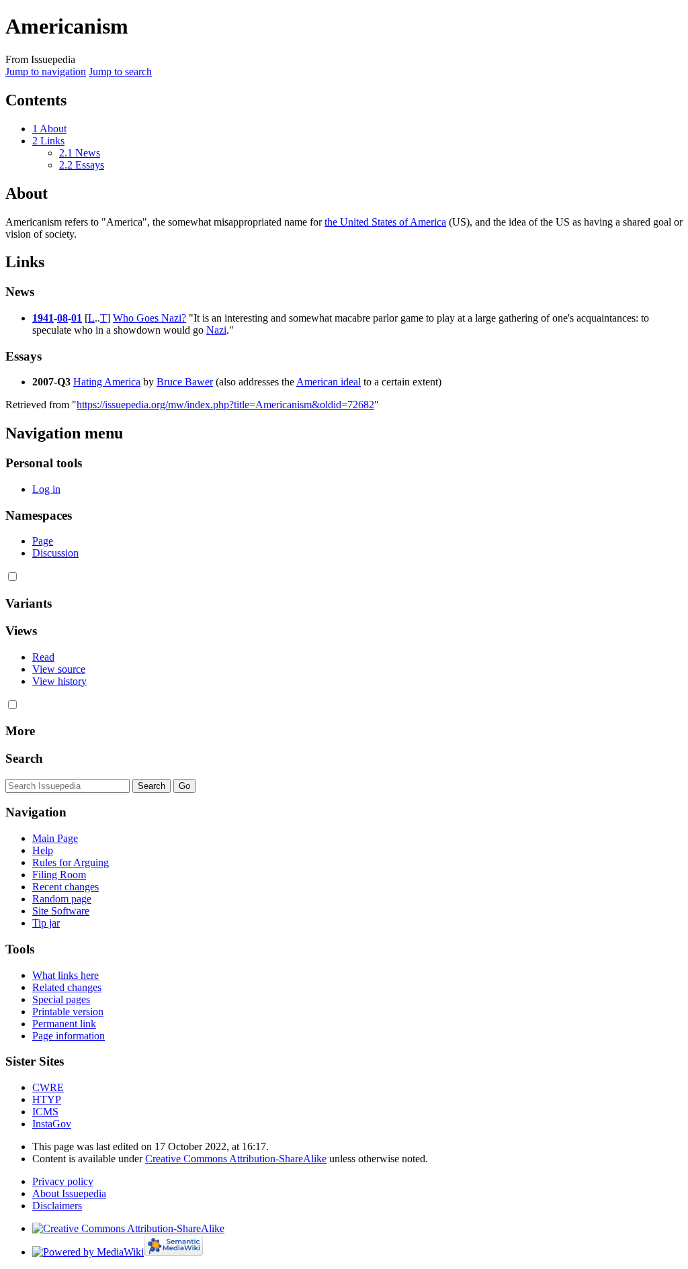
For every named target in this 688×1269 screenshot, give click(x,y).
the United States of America (385, 222)
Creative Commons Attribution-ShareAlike (236, 1158)
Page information (68, 1035)
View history (59, 681)
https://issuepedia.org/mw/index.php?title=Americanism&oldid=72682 (225, 404)
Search (24, 758)
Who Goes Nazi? (149, 318)
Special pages (61, 999)
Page (42, 541)
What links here (65, 975)
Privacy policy (62, 1181)
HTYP (46, 1099)
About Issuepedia (69, 1193)
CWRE (48, 1087)
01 (76, 318)
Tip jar (46, 923)
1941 (43, 318)
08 (62, 318)
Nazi (216, 330)
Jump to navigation (45, 71)
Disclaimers (57, 1205)
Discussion (55, 553)
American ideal (328, 381)
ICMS (45, 1111)
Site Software (60, 910)
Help (42, 850)
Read (43, 657)
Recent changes (65, 886)
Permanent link (64, 1023)
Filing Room (59, 874)
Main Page (55, 838)
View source (58, 669)
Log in (46, 489)
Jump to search (120, 71)
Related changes (66, 987)
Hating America (106, 381)
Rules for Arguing (70, 862)
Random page (61, 898)
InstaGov (51, 1123)
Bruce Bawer (185, 381)
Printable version (67, 1011)
